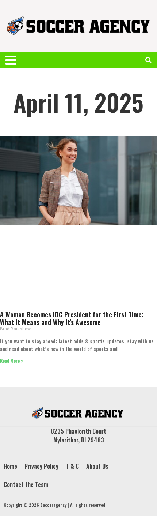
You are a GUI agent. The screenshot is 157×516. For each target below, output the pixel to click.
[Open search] (148, 60)
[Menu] (15, 60)
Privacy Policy (41, 466)
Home (10, 466)
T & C (72, 466)
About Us (97, 466)
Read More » (11, 361)
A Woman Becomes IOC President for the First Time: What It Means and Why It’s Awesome (71, 318)
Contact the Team (26, 484)
